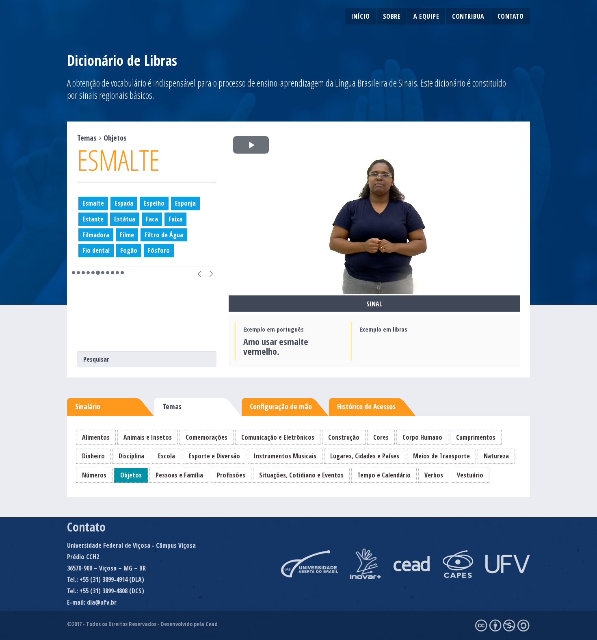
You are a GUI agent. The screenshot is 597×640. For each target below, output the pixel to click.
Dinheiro (93, 455)
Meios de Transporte (441, 455)
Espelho (154, 203)
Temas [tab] (172, 406)
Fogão (128, 250)
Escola (166, 455)
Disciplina (131, 455)
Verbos (433, 475)
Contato (511, 16)
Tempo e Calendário (384, 475)
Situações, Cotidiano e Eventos (301, 475)
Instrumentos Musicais (285, 455)
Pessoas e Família (179, 475)
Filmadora (95, 234)
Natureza (496, 455)
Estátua (124, 219)
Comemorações (206, 437)
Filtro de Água (164, 234)
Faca (152, 219)
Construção (343, 437)
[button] (199, 273)
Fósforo (159, 250)
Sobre (392, 16)
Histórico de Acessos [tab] (366, 406)
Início (360, 16)
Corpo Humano (422, 437)
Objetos (131, 475)
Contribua (468, 16)
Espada (124, 203)
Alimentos (96, 437)
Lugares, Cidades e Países (364, 455)
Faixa (175, 219)
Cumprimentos (475, 437)
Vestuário (470, 475)
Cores (381, 437)
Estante (93, 219)
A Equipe (426, 16)
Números (94, 475)
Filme (127, 234)
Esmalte (93, 203)
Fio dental (96, 250)
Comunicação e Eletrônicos (277, 437)
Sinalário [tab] (87, 406)
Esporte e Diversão (214, 455)
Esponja (185, 203)
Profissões (231, 475)
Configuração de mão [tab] (281, 406)
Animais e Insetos (147, 437)
